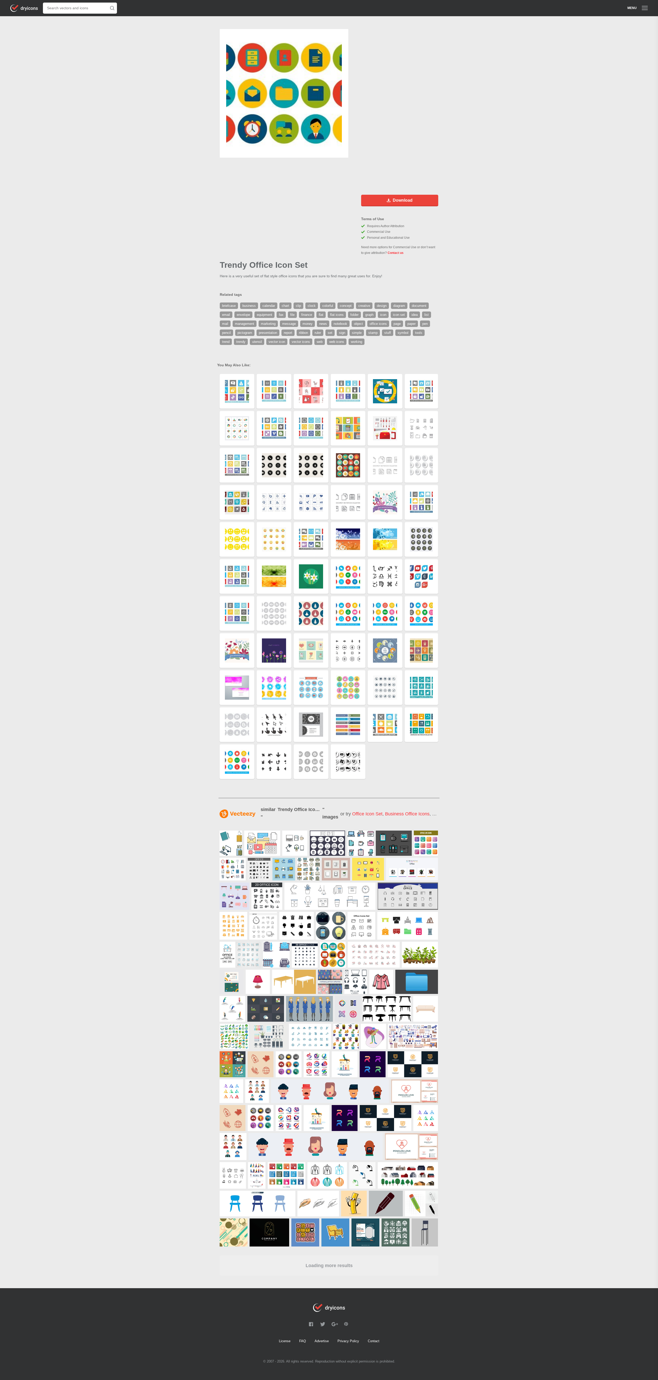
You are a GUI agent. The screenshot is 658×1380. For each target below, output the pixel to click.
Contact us (396, 253)
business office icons (407, 813)
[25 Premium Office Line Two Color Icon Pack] (240, 955)
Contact (373, 1341)
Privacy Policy (348, 1341)
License (284, 1341)
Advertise (322, 1341)
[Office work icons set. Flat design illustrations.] (333, 955)
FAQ (302, 1341)
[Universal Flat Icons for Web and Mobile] (265, 1009)
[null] (231, 843)
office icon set (367, 813)
